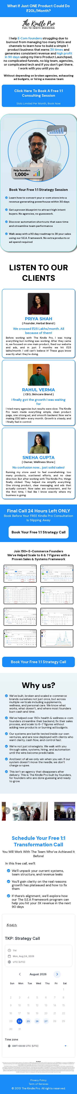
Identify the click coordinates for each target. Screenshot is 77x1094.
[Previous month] (19, 974)
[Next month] (57, 974)
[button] (21, 956)
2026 (43, 974)
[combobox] (37, 1045)
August (34, 974)
